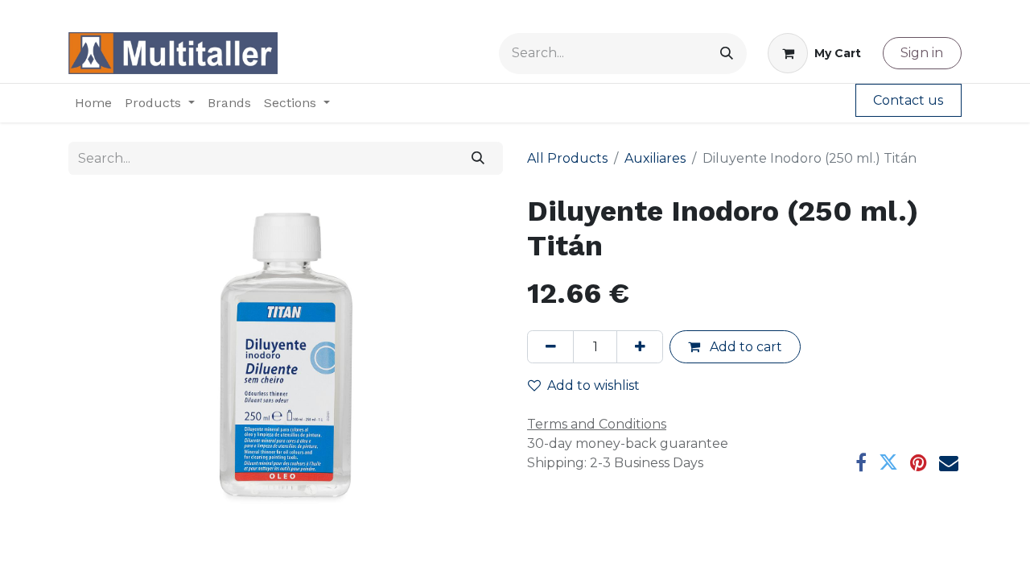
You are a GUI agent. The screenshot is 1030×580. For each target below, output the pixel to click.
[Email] (948, 462)
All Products (567, 158)
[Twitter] (888, 462)
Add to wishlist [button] (593, 385)
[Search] (727, 53)
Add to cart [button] (744, 346)
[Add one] (639, 346)
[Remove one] (550, 346)
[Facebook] (861, 462)
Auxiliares (655, 158)
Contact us (908, 100)
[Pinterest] (918, 462)
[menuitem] (93, 103)
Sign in (921, 52)
